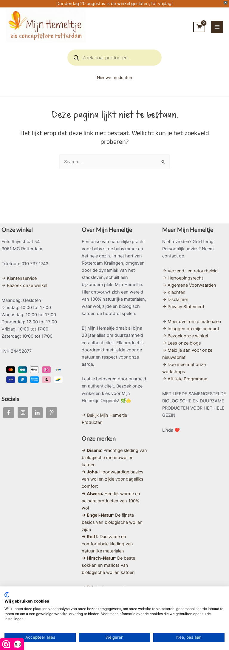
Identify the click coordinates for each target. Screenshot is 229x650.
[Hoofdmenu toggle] (217, 27)
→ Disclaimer (175, 299)
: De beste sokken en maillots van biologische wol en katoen (108, 565)
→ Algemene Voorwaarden (189, 285)
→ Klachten (173, 292)
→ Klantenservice (19, 278)
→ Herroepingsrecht (182, 278)
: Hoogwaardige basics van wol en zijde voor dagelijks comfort (112, 479)
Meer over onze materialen (194, 321)
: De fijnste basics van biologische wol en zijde (112, 522)
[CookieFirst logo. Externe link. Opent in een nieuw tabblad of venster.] (6, 594)
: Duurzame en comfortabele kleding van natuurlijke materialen (107, 544)
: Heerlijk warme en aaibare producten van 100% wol (111, 501)
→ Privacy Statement (183, 306)
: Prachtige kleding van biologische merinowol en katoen (114, 457)
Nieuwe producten (114, 77)
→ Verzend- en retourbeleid (190, 271)
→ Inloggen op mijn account (190, 328)
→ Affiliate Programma (184, 379)
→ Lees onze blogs (181, 343)
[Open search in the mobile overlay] (114, 58)
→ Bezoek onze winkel (24, 285)
